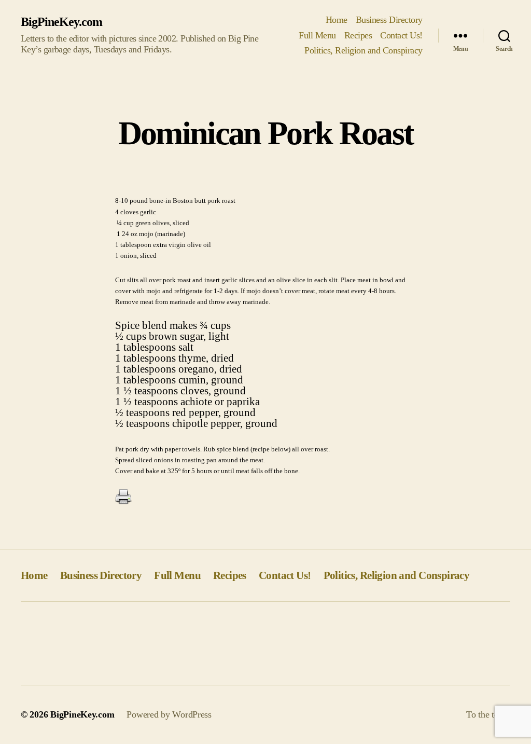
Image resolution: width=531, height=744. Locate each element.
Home (336, 20)
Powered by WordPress (169, 714)
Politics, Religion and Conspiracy (363, 50)
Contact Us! (401, 35)
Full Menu (317, 35)
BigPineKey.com (61, 22)
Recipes (358, 35)
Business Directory (389, 20)
